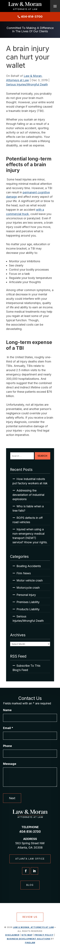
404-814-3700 (32, 16)
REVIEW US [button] (30, 917)
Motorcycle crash (28, 587)
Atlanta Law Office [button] (30, 858)
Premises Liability (28, 602)
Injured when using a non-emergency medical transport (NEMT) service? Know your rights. (30, 536)
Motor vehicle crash (29, 580)
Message (9, 763)
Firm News (23, 573)
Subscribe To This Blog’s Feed (26, 668)
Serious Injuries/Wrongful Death (27, 84)
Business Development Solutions (28, 939)
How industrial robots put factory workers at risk (30, 481)
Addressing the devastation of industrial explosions (28, 495)
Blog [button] (30, 885)
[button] (55, 6)
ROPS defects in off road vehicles (27, 520)
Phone (7, 746)
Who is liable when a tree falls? (28, 508)
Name (7, 710)
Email (8, 728)
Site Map (26, 935)
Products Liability (28, 609)
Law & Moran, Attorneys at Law (33, 927)
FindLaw (30, 942)
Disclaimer (12, 935)
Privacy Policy (44, 935)
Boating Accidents (28, 566)
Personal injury (26, 594)
